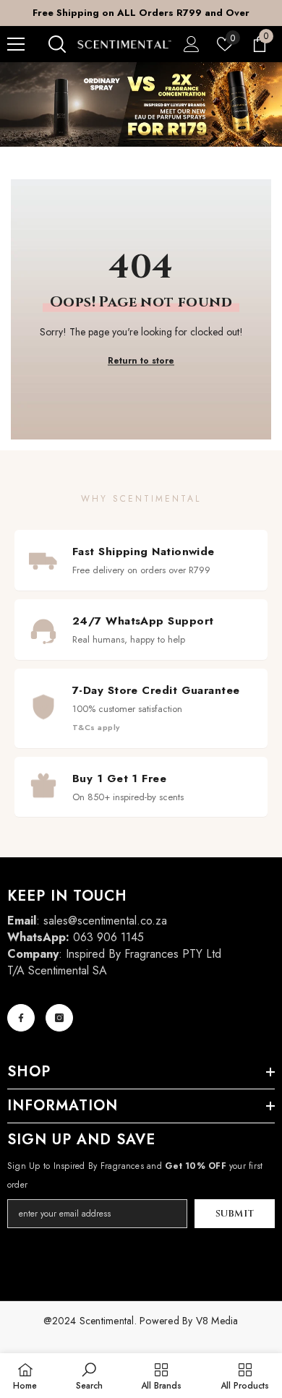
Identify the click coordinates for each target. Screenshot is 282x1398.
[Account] (192, 44)
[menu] (16, 44)
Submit (235, 1214)
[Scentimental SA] (141, 104)
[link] (89, 1375)
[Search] (57, 44)
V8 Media (217, 1320)
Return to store (141, 360)
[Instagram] (59, 1018)
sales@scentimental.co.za (105, 920)
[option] (141, 13)
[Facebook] (21, 1018)
